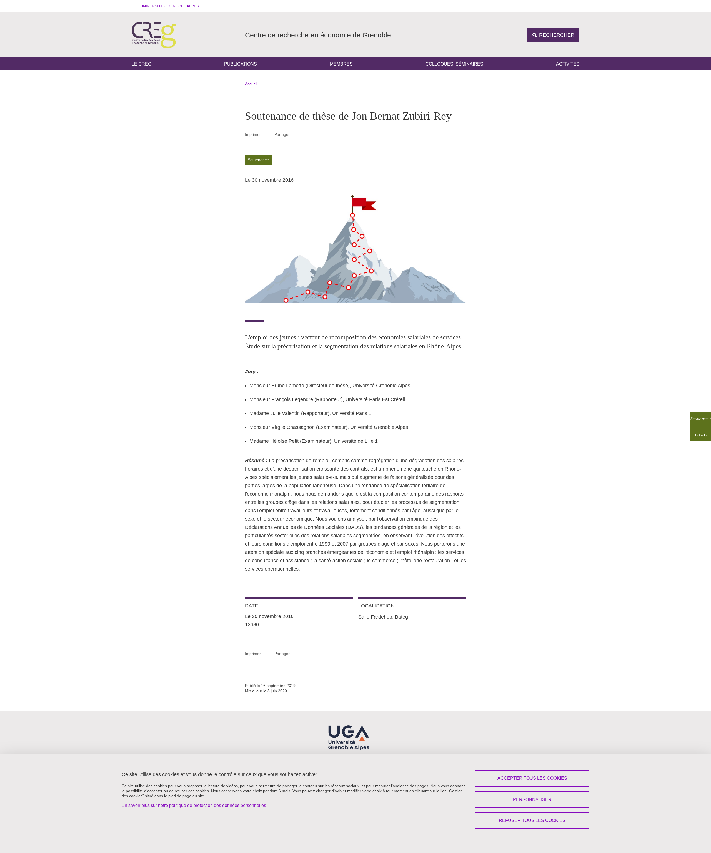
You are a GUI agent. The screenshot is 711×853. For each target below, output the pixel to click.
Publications (240, 64)
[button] (168, 6)
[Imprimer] (267, 134)
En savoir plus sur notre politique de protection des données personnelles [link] (194, 805)
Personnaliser (532, 799)
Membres (341, 64)
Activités (567, 64)
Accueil (251, 84)
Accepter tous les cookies (532, 778)
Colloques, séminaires (454, 64)
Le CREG (141, 64)
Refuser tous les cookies (532, 820)
